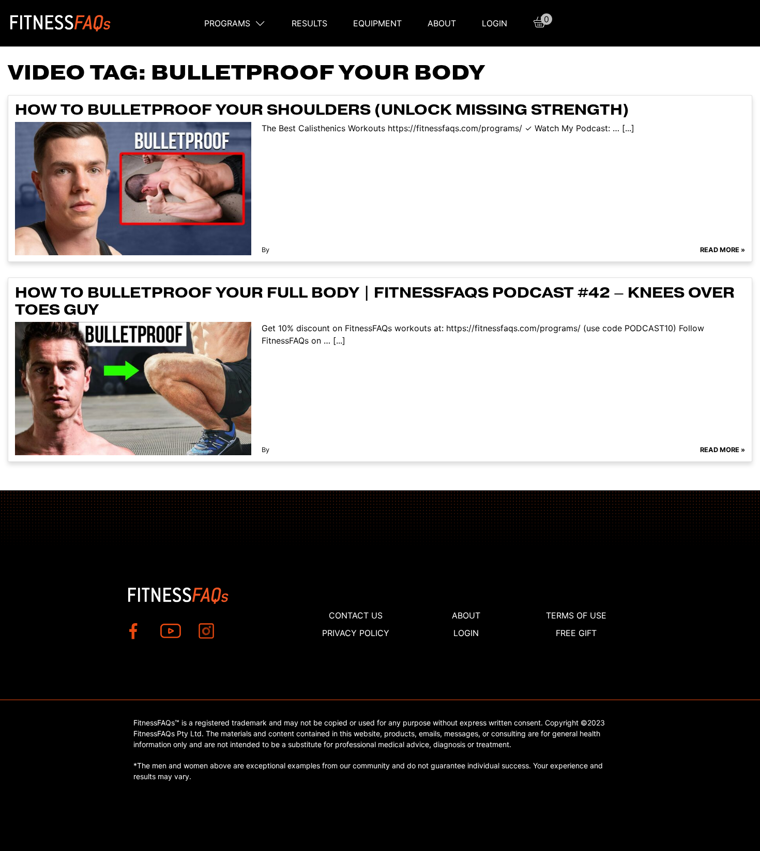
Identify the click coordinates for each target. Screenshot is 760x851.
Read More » (722, 250)
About (442, 23)
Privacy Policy (355, 633)
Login (494, 23)
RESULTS (309, 23)
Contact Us (356, 615)
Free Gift (576, 633)
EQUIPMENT (377, 23)
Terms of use (576, 615)
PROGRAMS (227, 23)
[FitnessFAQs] (60, 23)
